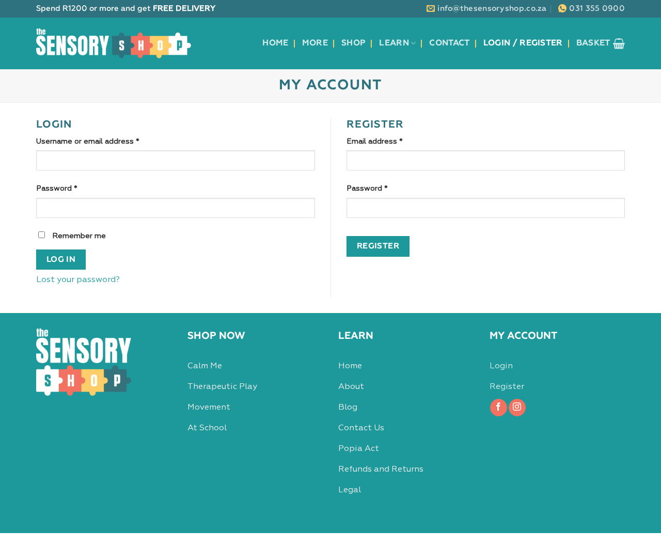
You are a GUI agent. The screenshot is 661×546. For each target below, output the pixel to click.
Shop (353, 43)
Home (275, 43)
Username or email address (103, 141)
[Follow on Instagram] (517, 407)
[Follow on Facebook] (498, 407)
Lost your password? (78, 280)
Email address (391, 141)
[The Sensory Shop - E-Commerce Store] (113, 43)
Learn (394, 43)
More (315, 43)
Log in (61, 259)
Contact (449, 43)
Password (72, 188)
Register (378, 246)
